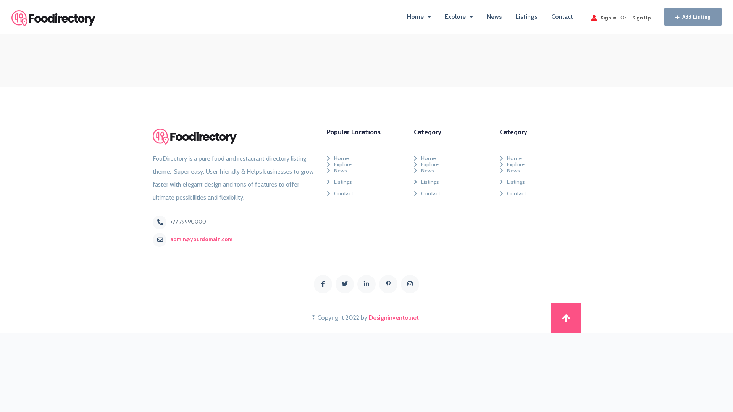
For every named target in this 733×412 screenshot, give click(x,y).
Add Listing (696, 16)
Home (415, 16)
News (494, 16)
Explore (455, 16)
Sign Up (641, 17)
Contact (562, 16)
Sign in (609, 17)
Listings (527, 16)
